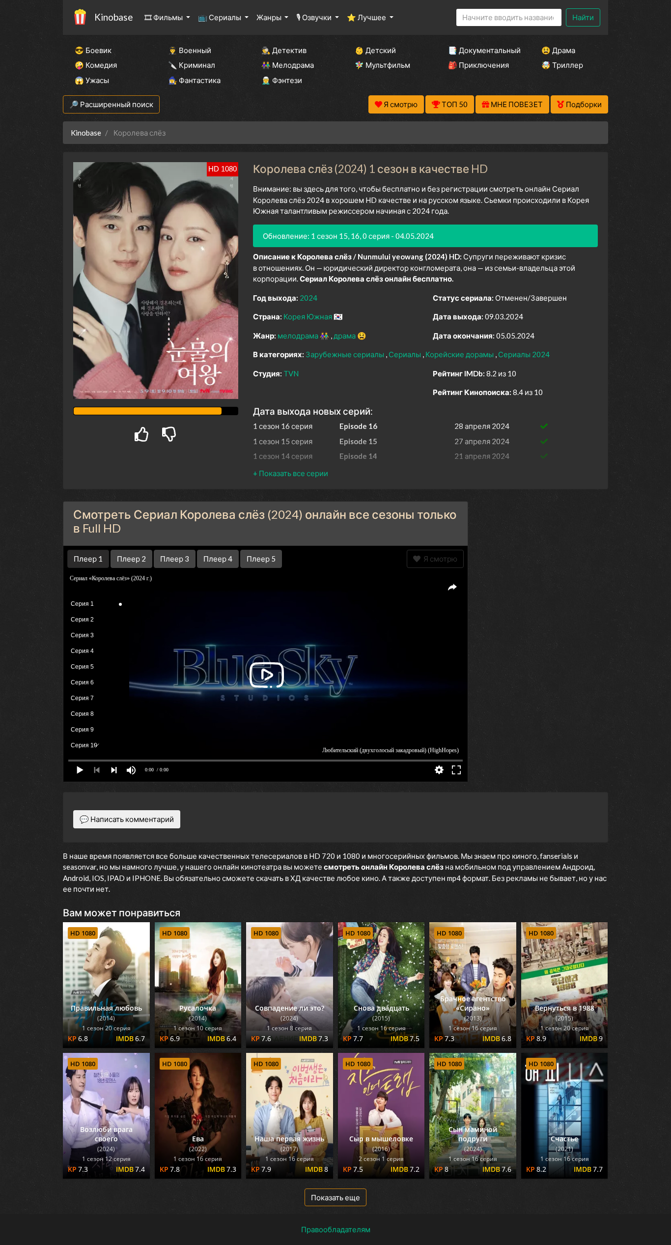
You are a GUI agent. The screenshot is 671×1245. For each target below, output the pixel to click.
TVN (291, 373)
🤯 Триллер (562, 64)
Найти (583, 17)
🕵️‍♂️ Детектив (284, 50)
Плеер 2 (131, 558)
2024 (308, 297)
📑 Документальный (481, 50)
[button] (290, 473)
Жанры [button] (269, 17)
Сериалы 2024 (524, 354)
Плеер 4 (217, 558)
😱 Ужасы (92, 80)
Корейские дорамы (460, 354)
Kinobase (113, 17)
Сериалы (405, 354)
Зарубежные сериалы (346, 354)
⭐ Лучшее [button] (367, 17)
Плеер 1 (88, 558)
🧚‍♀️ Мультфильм (382, 64)
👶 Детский (375, 50)
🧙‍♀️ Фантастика (194, 80)
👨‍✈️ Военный (189, 50)
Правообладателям (335, 1229)
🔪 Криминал (191, 64)
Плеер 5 (261, 558)
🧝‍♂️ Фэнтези (281, 80)
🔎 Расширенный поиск (111, 104)
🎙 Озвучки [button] (314, 17)
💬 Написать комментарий (127, 819)
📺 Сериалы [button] (220, 17)
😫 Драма (558, 50)
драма (345, 335)
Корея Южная (308, 316)
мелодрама (299, 335)
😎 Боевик (93, 50)
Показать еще (335, 1197)
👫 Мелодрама (287, 64)
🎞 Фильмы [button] (164, 17)
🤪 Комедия (96, 64)
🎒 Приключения (478, 64)
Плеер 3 (174, 558)
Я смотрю (438, 558)
